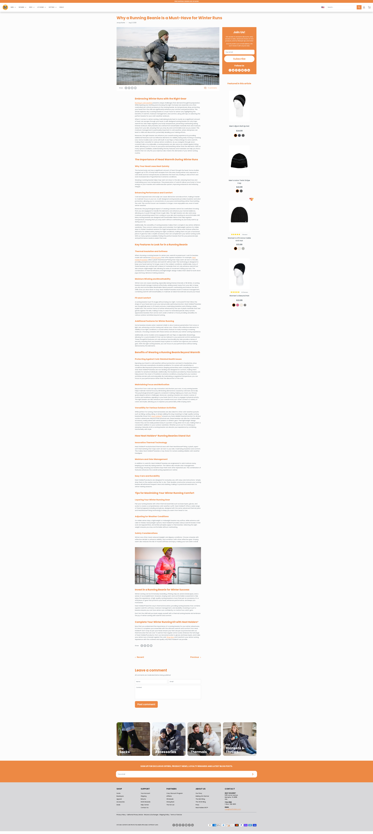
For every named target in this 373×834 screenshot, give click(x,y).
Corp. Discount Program (174, 793)
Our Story (199, 793)
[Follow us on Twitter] (233, 70)
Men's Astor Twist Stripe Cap (239, 181)
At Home (40, 7)
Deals (61, 7)
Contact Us (144, 808)
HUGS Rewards (145, 802)
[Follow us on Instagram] (236, 70)
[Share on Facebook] (126, 88)
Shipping (143, 796)
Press (197, 805)
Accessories (121, 802)
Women (21, 7)
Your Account (145, 793)
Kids (30, 7)
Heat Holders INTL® (202, 808)
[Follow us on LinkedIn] (248, 70)
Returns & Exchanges (151, 815)
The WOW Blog (201, 802)
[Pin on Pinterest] (129, 88)
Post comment (146, 704)
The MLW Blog (200, 799)
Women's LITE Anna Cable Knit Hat (239, 239)
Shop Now (170, 637)
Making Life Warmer (202, 796)
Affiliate (169, 796)
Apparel (119, 799)
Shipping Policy (164, 815)
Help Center (145, 805)
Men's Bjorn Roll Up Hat (239, 126)
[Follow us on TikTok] (245, 70)
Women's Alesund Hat (239, 295)
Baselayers (120, 796)
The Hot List (170, 805)
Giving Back (170, 802)
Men (12, 7)
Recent (140, 657)
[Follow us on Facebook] (230, 70)
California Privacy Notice (135, 815)
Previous (194, 657)
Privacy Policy (121, 815)
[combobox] (341, 7)
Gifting (51, 7)
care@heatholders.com (233, 809)
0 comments (212, 88)
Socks (118, 793)
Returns (143, 799)
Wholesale (169, 799)
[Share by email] (135, 88)
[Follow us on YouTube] (242, 70)
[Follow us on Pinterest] (239, 70)
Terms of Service (176, 815)
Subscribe (239, 59)
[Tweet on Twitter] (132, 88)
